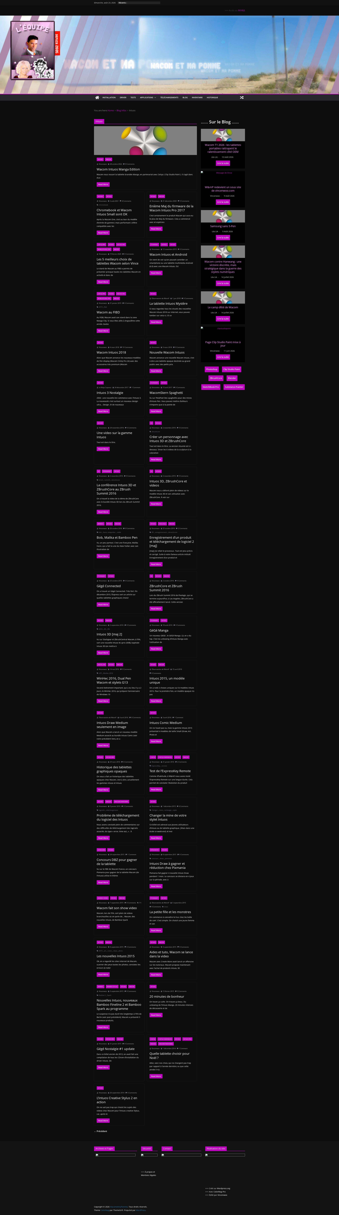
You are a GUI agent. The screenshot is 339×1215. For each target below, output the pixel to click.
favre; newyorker (109, 532)
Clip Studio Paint (231, 369)
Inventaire (197, 97)
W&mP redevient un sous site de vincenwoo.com (223, 188)
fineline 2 (102, 995)
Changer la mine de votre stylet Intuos (168, 817)
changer (155, 810)
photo (121, 951)
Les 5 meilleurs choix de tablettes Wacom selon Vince (117, 261)
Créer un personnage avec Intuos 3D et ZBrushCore (169, 439)
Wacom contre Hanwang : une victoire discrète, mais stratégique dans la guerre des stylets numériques (223, 267)
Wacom (108, 159)
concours (155, 858)
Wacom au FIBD (108, 312)
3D (151, 423)
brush (101, 480)
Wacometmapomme (121, 802)
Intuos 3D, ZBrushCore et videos (168, 483)
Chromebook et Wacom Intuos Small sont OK (114, 212)
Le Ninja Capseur (105, 387)
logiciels (102, 810)
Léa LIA (214, 157)
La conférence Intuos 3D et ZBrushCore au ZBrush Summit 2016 (116, 489)
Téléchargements (169, 97)
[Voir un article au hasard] (242, 97)
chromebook (103, 205)
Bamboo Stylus (112, 986)
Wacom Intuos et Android (168, 254)
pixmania (168, 858)
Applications (146, 97)
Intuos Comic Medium (166, 722)
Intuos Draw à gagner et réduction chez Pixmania (168, 865)
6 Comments (183, 806)
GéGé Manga (159, 630)
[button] (154, 97)
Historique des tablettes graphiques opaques (114, 769)
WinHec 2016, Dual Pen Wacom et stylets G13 (114, 680)
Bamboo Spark (103, 898)
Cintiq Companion (165, 757)
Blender (232, 378)
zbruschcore (172, 532)
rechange (167, 810)
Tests (133, 97)
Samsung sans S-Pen (223, 226)
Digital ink (101, 665)
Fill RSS (241, 10)
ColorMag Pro (220, 1191)
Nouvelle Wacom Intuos (167, 352)
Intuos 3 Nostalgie (110, 392)
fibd (105, 307)
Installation (109, 97)
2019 (100, 307)
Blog (185, 97)
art (105, 951)
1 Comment (136, 387)
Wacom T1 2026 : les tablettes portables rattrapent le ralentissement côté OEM (223, 148)
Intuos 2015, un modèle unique (167, 680)
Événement (107, 471)
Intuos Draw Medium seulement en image (112, 724)
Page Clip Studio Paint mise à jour (223, 343)
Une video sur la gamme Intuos (114, 435)
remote (164, 766)
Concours (101, 850)
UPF (100, 673)
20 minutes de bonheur (167, 996)
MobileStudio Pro (104, 249)
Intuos (100, 159)
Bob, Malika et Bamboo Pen (117, 537)
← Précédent (100, 1131)
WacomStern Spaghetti (166, 392)
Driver (123, 97)
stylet (175, 810)
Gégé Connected (109, 586)
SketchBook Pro (211, 387)
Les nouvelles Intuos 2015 (116, 956)
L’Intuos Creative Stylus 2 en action (117, 1100)
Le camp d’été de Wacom (223, 307)
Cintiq (153, 757)
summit (107, 480)
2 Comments (182, 528)
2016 (100, 629)
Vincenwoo (103, 164)
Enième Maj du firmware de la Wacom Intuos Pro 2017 (171, 208)
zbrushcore (156, 431)
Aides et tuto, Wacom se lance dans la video (171, 954)
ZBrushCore (216, 378)
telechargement (112, 810)
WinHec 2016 (108, 673)
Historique (212, 97)
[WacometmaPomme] (97, 97)
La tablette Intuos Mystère (169, 303)
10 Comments (127, 347)
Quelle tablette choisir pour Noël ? (170, 1055)
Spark (109, 995)
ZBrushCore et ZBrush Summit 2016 (166, 588)
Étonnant (154, 244)
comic (110, 951)
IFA (109, 629)
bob (100, 532)
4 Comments (126, 201)
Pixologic (162, 524)
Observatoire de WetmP (160, 298)
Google (100, 196)
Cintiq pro (101, 244)
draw (162, 858)
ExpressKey (156, 766)
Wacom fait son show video (117, 908)
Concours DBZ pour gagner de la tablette (117, 861)
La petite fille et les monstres (170, 912)
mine (161, 810)
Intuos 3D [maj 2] (109, 634)
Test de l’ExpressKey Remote (170, 771)
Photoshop (211, 369)
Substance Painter (234, 387)
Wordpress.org (223, 1188)
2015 (100, 951)
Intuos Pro (121, 244)
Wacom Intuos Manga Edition (118, 169)
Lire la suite (223, 163)
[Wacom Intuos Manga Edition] (145, 140)
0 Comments (130, 164)
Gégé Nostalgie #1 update (116, 1049)
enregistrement (161, 532)
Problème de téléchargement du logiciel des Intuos (118, 817)
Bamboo (100, 524)
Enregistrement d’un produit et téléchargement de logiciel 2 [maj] (172, 541)
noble (119, 532)
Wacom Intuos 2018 (111, 352)
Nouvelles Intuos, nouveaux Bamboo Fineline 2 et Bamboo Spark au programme (119, 1004)
